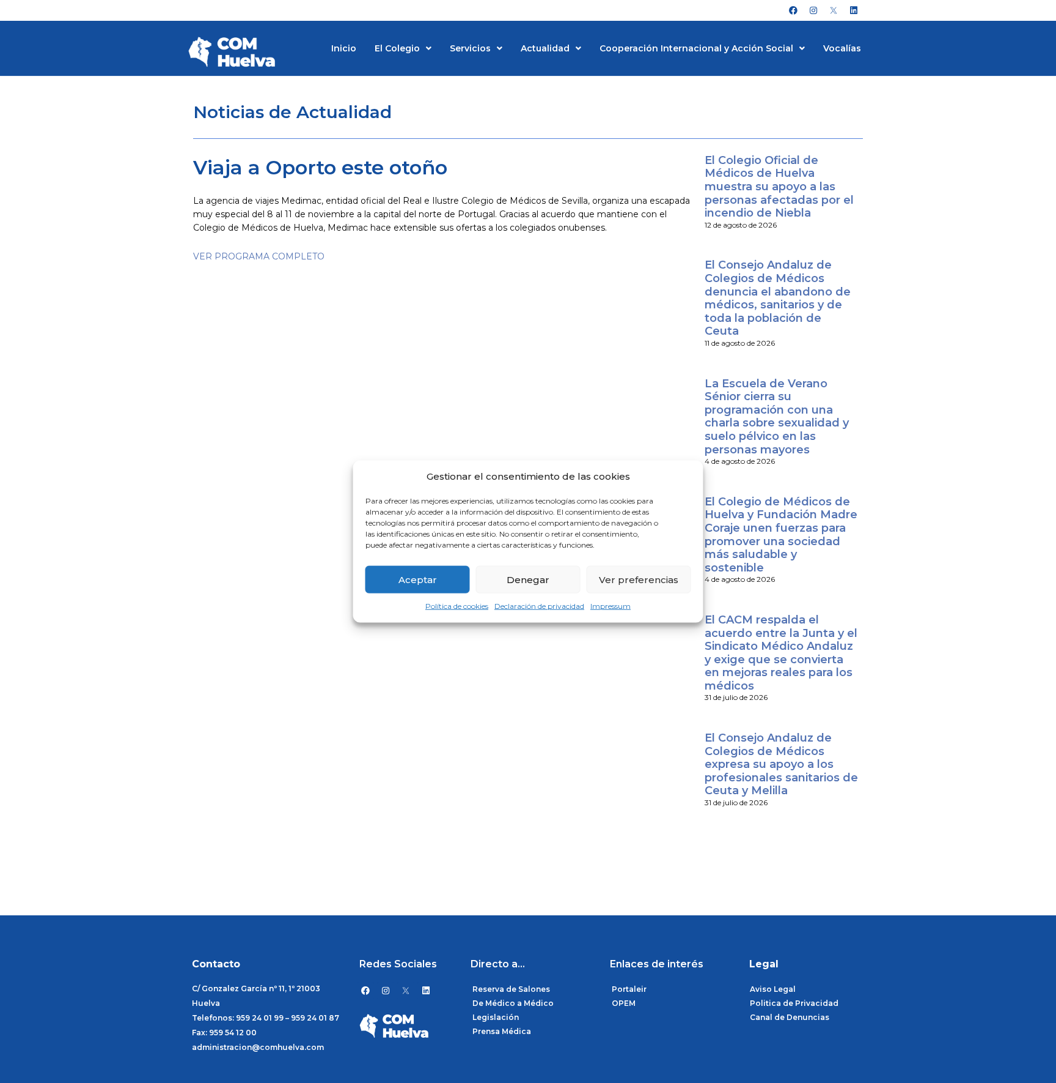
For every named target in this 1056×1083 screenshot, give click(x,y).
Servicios (470, 48)
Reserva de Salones (511, 989)
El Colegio (397, 48)
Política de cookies (456, 606)
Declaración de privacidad (539, 606)
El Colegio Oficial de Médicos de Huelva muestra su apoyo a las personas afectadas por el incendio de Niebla (779, 187)
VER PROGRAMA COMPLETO (258, 256)
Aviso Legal (773, 989)
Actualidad (545, 48)
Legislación (495, 1017)
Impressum (610, 606)
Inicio (343, 48)
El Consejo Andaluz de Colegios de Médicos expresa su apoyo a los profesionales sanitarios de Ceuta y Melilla (781, 764)
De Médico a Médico (513, 1003)
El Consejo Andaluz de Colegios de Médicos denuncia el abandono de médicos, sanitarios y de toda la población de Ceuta (778, 298)
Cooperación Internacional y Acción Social (696, 48)
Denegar (528, 580)
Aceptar (417, 580)
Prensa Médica (501, 1031)
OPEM (624, 1003)
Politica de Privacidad (794, 1003)
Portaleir (629, 989)
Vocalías (842, 48)
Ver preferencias (638, 580)
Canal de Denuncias (789, 1017)
